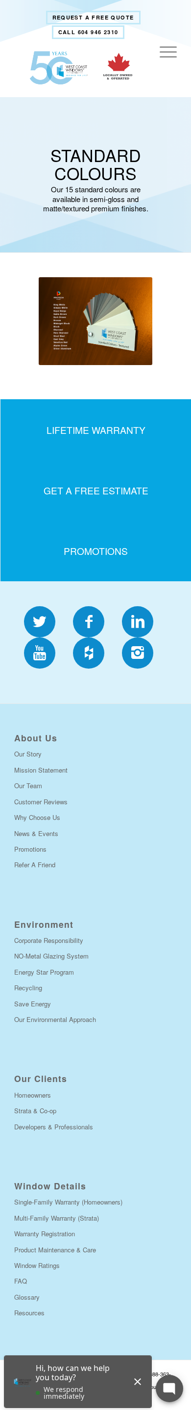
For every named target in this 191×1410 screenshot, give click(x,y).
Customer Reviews (41, 801)
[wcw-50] (79, 67)
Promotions (30, 849)
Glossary (27, 1297)
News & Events (36, 833)
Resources (29, 1312)
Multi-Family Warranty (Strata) (56, 1218)
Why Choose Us (37, 817)
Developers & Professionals (53, 1126)
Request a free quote (93, 17)
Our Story (28, 753)
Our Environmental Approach (55, 1019)
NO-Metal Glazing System (51, 955)
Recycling (28, 987)
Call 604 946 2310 (88, 32)
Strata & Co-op (35, 1110)
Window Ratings (37, 1265)
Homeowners (32, 1095)
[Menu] (163, 67)
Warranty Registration (44, 1233)
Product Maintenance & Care (55, 1249)
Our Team (28, 785)
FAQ (20, 1281)
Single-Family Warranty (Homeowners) (68, 1201)
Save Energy (32, 1003)
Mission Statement (41, 770)
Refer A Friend (34, 864)
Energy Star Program (44, 972)
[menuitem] (93, 17)
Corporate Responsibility (48, 940)
